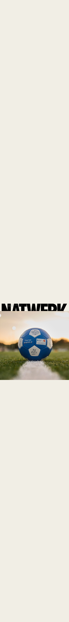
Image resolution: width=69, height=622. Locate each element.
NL (56, 4)
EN (54, 4)
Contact (63, 4)
